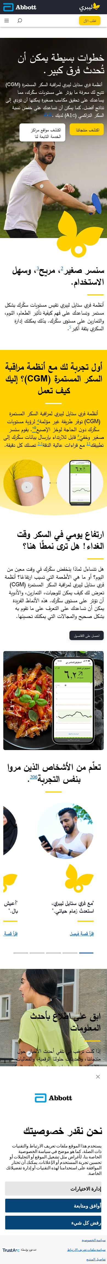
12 (88, 443)
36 (50, 114)
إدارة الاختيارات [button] (86, 1189)
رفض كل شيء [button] (86, 1223)
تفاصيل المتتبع (96, 1259)
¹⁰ (34, 429)
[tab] (86, 953)
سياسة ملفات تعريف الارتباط (86, 1250)
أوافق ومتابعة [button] (87, 1206)
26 (45, 114)
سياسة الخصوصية (94, 1240)
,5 (41, 443)
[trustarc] (10, 1249)
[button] (20, 20)
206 (33, 777)
